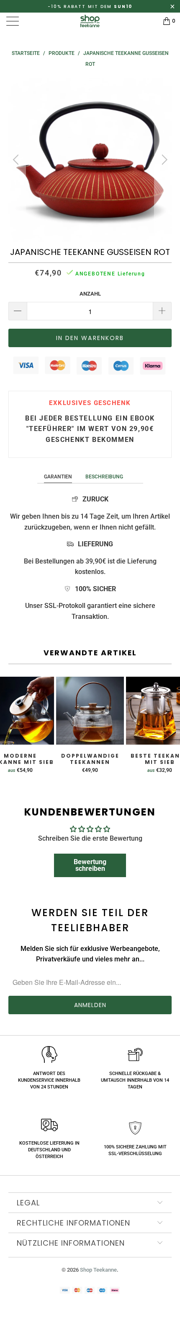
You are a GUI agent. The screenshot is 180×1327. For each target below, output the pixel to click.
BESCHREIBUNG (104, 477)
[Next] (163, 160)
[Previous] (17, 160)
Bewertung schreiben (90, 865)
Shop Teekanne (98, 1270)
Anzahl (90, 294)
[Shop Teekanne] (90, 21)
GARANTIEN (58, 477)
